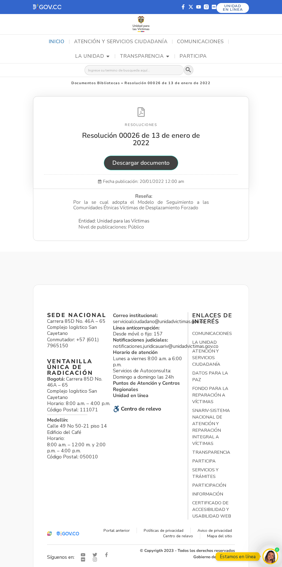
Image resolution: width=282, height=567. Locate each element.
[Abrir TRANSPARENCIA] (167, 56)
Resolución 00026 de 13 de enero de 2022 (141, 139)
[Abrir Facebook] (107, 554)
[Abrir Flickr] (84, 559)
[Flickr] (214, 6)
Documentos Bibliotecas (95, 83)
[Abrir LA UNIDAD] (107, 56)
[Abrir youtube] (84, 554)
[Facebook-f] (183, 6)
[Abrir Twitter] (96, 554)
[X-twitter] (190, 6)
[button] (47, 7)
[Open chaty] (270, 556)
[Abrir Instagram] (96, 559)
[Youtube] (198, 6)
